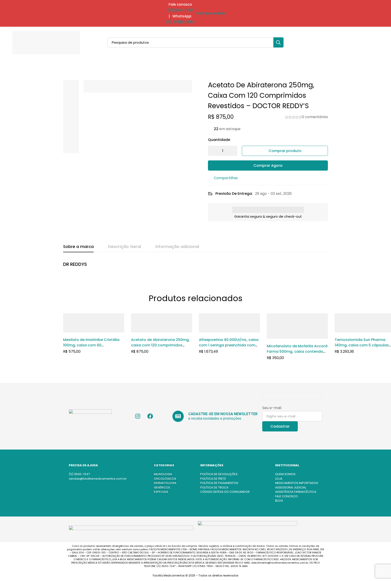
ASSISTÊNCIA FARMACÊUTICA (295, 492)
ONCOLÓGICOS (165, 478)
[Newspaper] (178, 416)
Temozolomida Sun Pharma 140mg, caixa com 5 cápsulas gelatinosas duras (362, 345)
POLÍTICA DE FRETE (213, 478)
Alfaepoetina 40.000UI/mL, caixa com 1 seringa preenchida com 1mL (228, 345)
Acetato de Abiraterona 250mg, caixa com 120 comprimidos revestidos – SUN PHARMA (160, 345)
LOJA (278, 478)
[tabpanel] (195, 266)
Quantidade (219, 139)
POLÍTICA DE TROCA (214, 487)
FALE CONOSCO (286, 496)
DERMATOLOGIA (165, 483)
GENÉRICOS (162, 487)
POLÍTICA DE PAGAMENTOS (219, 483)
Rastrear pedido (210, 13)
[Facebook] (150, 416)
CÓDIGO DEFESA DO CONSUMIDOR (225, 492)
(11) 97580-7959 (180, 22)
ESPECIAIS (161, 492)
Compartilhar (226, 178)
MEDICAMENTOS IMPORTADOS (296, 483)
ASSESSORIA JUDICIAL (290, 487)
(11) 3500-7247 (180, 10)
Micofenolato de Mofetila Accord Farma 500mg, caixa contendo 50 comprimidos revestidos (297, 351)
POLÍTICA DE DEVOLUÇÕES (219, 474)
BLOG (279, 500)
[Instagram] (137, 416)
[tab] (78, 247)
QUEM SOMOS (285, 474)
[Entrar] (361, 42)
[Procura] (278, 42)
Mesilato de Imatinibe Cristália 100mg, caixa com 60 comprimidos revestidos (91, 345)
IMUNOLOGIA (163, 474)
